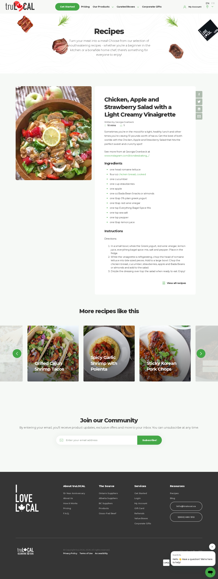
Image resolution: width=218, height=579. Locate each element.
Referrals (139, 513)
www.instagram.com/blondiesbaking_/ (126, 155)
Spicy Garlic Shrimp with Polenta (104, 363)
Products (104, 508)
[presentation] (17, 353)
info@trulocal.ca (186, 506)
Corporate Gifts (152, 6)
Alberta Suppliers (108, 498)
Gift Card (139, 508)
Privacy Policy (70, 553)
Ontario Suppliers (108, 493)
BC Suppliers (106, 503)
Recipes (174, 493)
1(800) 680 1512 (186, 517)
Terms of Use (85, 553)
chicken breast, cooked (132, 174)
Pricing (85, 6)
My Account (140, 503)
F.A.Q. (66, 513)
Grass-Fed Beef (107, 513)
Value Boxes (141, 518)
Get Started (140, 493)
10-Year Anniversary (74, 493)
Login (137, 498)
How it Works (70, 503)
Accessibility (101, 553)
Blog (172, 498)
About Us (68, 498)
